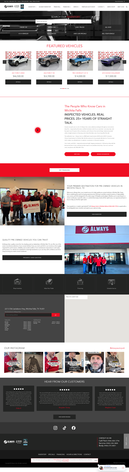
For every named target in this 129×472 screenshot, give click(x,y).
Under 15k (23, 27)
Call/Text (109, 441)
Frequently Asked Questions (32, 257)
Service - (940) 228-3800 (23, 1)
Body (107, 446)
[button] (98, 465)
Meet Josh (77, 154)
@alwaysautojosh (117, 348)
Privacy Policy (66, 459)
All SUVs (108, 27)
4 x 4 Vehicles (23, 33)
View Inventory (97, 214)
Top (126, 443)
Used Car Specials (79, 33)
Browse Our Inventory (103, 154)
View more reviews (64, 417)
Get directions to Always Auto (13, 312)
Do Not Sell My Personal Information (115, 464)
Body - (35, 1)
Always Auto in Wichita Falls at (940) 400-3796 (104, 206)
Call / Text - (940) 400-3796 (10, 1)
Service (108, 443)
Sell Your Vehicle (108, 33)
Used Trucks (79, 27)
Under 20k (51, 27)
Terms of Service (57, 459)
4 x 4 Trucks (51, 33)
